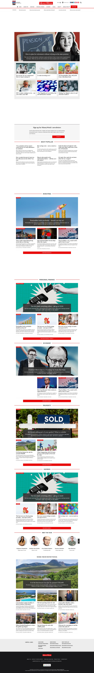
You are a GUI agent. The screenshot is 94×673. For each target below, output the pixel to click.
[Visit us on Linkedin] (73, 2)
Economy (48, 6)
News (20, 6)
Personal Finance (40, 6)
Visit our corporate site (60, 669)
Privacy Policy (57, 659)
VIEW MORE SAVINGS (47, 528)
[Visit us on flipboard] (78, 2)
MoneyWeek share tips (66, 643)
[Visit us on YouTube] (75, 2)
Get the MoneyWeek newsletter (42, 646)
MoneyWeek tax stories (66, 647)
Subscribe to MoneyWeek (43, 643)
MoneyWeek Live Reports (55, 647)
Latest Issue (40, 648)
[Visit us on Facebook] (70, 2)
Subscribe (74, 6)
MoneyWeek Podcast (54, 643)
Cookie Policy (64, 659)
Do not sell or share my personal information (51, 661)
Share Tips (26, 6)
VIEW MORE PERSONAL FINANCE (46, 338)
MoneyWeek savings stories (67, 645)
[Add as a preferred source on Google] (47, 665)
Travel (54, 6)
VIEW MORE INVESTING (46, 252)
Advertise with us (36, 661)
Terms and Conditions (48, 659)
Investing (32, 6)
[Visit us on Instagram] (76, 2)
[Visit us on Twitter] (72, 2)
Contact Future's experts (37, 659)
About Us (29, 659)
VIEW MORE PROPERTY (46, 464)
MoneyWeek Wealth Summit (55, 645)
